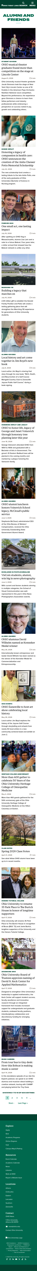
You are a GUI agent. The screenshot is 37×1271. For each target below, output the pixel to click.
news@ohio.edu (14, 1227)
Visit (7, 1145)
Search (23, 5)
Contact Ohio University (14, 1230)
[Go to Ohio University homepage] (10, 5)
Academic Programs (13, 1137)
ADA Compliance (11, 1243)
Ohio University (14, 1257)
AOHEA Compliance (23, 1243)
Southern (9, 1203)
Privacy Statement (13, 1250)
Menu (32, 4)
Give (7, 1134)
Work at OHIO (10, 1174)
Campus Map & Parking (14, 1148)
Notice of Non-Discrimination (23, 1249)
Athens (8, 1188)
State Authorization (25, 1250)
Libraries (9, 1170)
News (8, 1166)
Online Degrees (11, 1141)
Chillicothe (9, 1192)
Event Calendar (11, 1159)
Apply (8, 1130)
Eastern (8, 1195)
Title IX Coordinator (19, 1252)
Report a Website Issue (14, 1177)
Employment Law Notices (14, 1245)
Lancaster (9, 1199)
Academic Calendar (13, 1163)
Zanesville (9, 1207)
